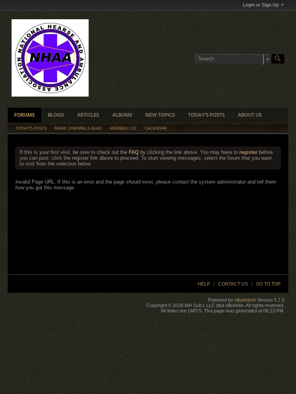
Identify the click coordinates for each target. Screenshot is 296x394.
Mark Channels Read (78, 128)
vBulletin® (245, 300)
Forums (24, 115)
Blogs (56, 115)
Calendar (156, 128)
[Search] (277, 58)
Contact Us (233, 284)
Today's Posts (206, 115)
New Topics (160, 115)
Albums (122, 115)
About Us (250, 115)
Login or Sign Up (261, 5)
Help (204, 284)
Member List (123, 128)
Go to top (268, 284)
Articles (88, 115)
